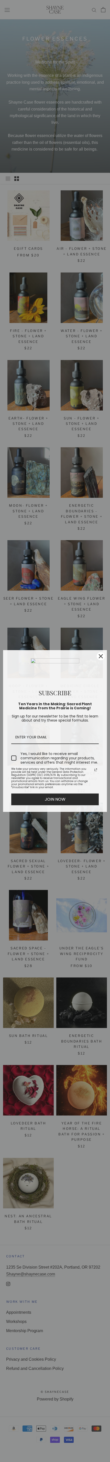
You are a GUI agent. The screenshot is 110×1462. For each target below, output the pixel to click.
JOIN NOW (55, 799)
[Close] (101, 656)
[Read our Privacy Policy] (96, 770)
